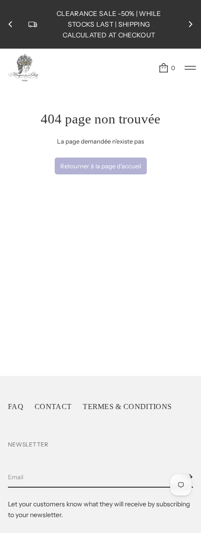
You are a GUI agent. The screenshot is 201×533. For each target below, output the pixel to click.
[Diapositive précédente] (10, 24)
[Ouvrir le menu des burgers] (190, 68)
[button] (166, 68)
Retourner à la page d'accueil (100, 166)
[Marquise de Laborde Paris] (23, 68)
